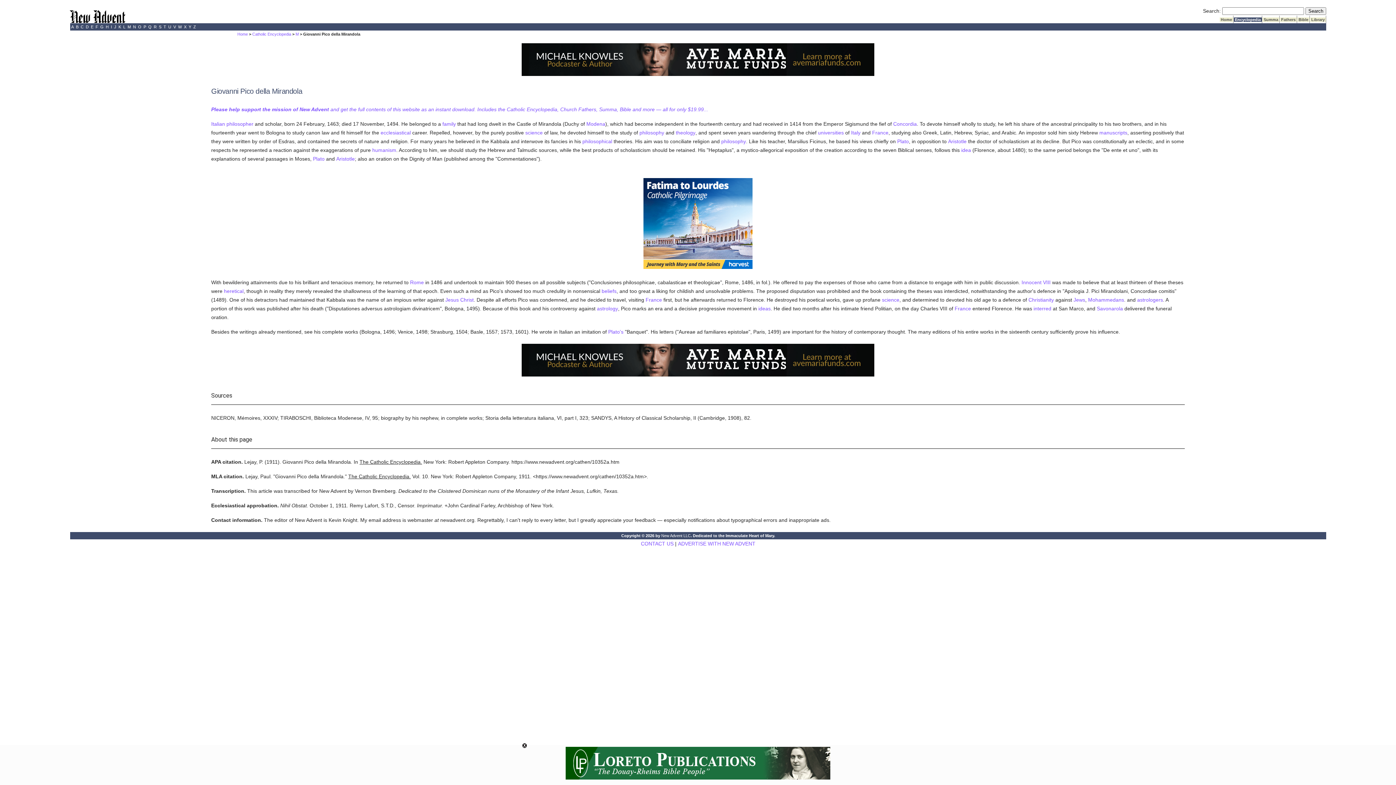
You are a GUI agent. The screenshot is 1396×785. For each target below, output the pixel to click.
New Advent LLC (676, 536)
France (880, 133)
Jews (1079, 300)
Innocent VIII (1036, 282)
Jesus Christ (459, 300)
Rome (417, 282)
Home (1226, 19)
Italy (856, 133)
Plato (903, 141)
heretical (234, 291)
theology (685, 133)
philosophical (597, 141)
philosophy (651, 133)
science (534, 133)
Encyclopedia (1248, 19)
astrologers (1150, 300)
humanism (384, 150)
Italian (218, 124)
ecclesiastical (396, 133)
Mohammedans (1106, 300)
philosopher (239, 124)
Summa (1271, 19)
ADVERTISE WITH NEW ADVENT (716, 544)
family (449, 124)
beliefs (609, 291)
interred (1042, 308)
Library (1318, 19)
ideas (764, 308)
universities (831, 133)
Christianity (1041, 300)
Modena (595, 124)
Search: (1212, 11)
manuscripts (1113, 133)
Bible (1303, 19)
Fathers (1288, 19)
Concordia (905, 124)
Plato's (615, 332)
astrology (607, 308)
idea (966, 150)
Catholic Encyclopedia (271, 34)
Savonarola (1110, 308)
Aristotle (957, 141)
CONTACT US (657, 544)
